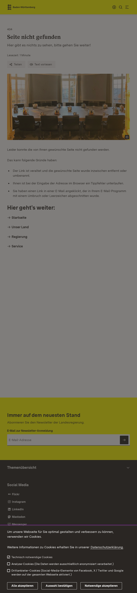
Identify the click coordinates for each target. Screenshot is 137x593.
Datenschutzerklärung (107, 547)
